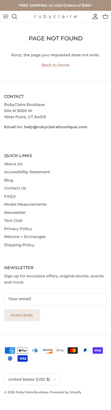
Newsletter (15, 212)
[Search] (17, 16)
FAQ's (10, 196)
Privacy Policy (18, 228)
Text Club (13, 220)
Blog (8, 180)
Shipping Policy (19, 244)
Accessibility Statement (27, 171)
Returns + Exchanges (25, 236)
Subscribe (22, 315)
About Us (13, 163)
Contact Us (15, 188)
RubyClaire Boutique (32, 392)
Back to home (55, 64)
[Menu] (5, 16)
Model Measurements (25, 204)
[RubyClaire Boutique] (55, 17)
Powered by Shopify (65, 392)
